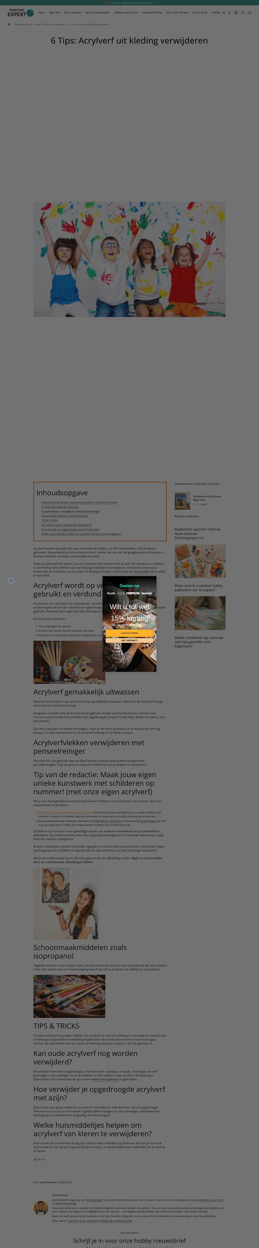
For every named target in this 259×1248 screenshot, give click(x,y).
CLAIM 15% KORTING (129, 633)
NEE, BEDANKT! (129, 640)
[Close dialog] (11, 580)
